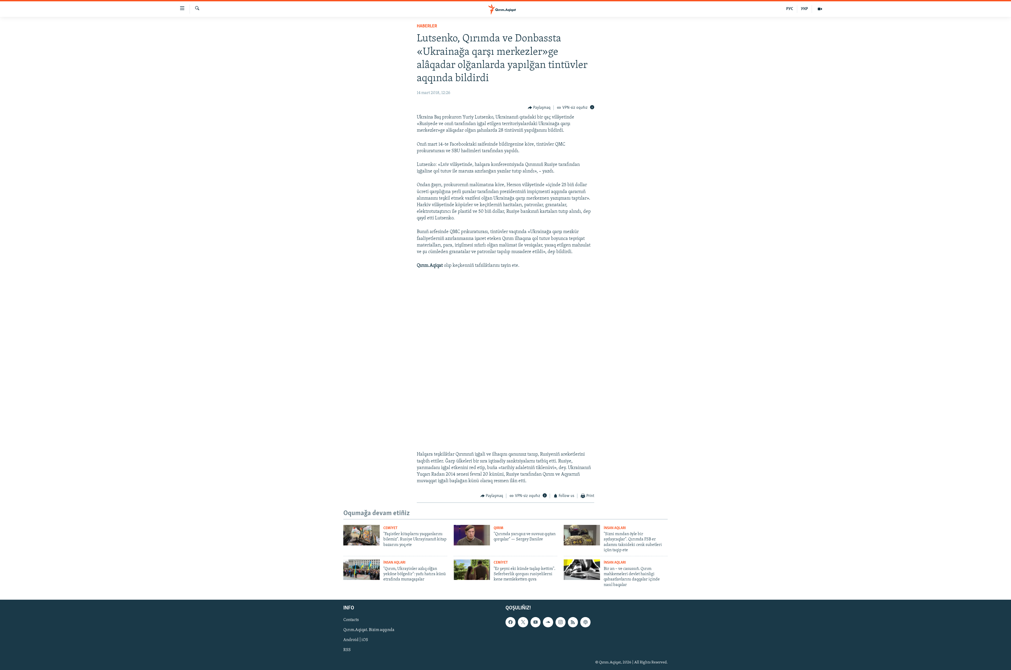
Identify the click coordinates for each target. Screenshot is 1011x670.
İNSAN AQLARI (615, 528)
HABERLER (427, 26)
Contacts (351, 620)
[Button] (539, 107)
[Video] (820, 9)
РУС (789, 9)
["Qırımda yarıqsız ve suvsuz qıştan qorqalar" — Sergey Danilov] (472, 535)
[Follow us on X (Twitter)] (523, 622)
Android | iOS (355, 640)
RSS (347, 650)
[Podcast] (585, 622)
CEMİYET (390, 528)
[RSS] (573, 622)
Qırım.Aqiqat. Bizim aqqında (368, 630)
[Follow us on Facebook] (511, 622)
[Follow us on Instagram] (561, 622)
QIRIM (498, 528)
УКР (804, 9)
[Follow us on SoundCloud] (548, 622)
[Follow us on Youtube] (536, 622)
